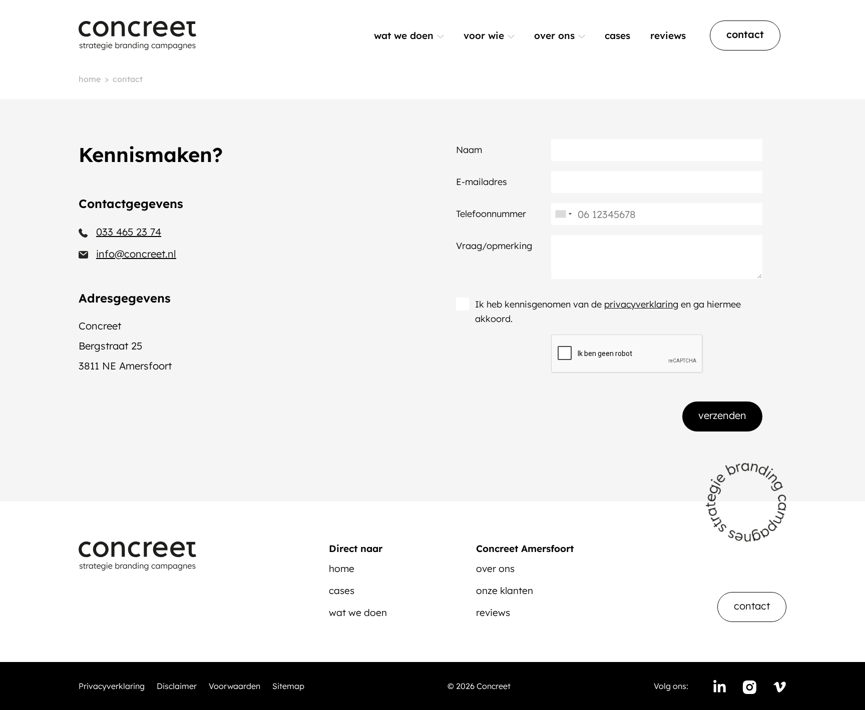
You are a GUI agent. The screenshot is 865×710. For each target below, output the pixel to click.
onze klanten (504, 590)
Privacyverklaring (112, 686)
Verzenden (722, 415)
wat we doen (358, 612)
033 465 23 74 (128, 232)
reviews (493, 612)
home (341, 568)
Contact (745, 34)
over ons (495, 568)
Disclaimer (177, 686)
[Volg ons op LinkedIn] (719, 686)
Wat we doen (404, 36)
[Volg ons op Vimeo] (779, 686)
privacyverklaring (641, 304)
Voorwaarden (234, 686)
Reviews (668, 36)
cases (341, 590)
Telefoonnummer (491, 214)
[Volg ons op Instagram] (749, 686)
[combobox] (563, 214)
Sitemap (288, 686)
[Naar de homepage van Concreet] (137, 35)
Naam (469, 150)
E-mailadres (481, 182)
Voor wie (484, 36)
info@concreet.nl (136, 254)
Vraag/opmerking (494, 246)
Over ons (554, 36)
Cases (617, 36)
